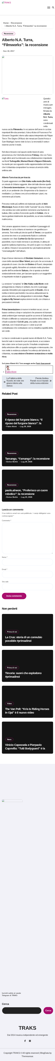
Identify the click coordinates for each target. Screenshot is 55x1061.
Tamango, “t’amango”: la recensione (27, 458)
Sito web (5, 582)
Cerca (5, 1004)
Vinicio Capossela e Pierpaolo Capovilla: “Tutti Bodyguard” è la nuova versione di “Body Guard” (25, 748)
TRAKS (27, 1028)
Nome (4, 557)
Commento (6, 521)
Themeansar (27, 1056)
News (9, 739)
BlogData (44, 1053)
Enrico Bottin (12, 462)
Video (9, 704)
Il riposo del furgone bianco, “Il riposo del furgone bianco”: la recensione (23, 423)
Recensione (8, 34)
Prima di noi (12, 632)
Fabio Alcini (11, 372)
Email (4, 569)
